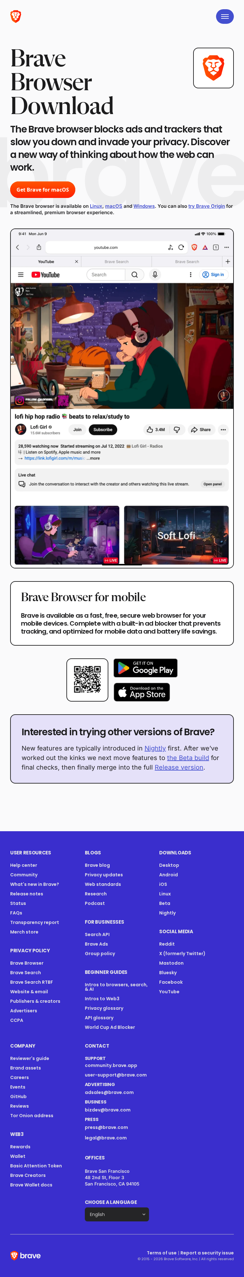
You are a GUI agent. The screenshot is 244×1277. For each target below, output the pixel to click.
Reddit (167, 944)
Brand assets (25, 1068)
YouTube (169, 991)
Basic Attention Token (36, 1166)
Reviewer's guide (29, 1058)
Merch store (24, 932)
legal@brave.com (106, 1138)
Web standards (103, 884)
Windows (144, 206)
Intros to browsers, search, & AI (116, 987)
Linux (96, 206)
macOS (113, 206)
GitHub (18, 1096)
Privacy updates (104, 875)
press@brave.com (106, 1127)
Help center (23, 865)
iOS (163, 884)
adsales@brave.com (113, 1092)
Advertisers (23, 1011)
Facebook (171, 982)
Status (18, 903)
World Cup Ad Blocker (110, 1027)
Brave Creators (28, 1175)
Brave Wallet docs (31, 1185)
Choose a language (111, 1202)
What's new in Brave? (34, 884)
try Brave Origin (206, 206)
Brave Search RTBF (31, 982)
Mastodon (171, 963)
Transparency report (34, 922)
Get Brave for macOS (43, 189)
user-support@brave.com (116, 1075)
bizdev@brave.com (108, 1110)
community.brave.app (111, 1065)
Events (17, 1087)
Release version (179, 767)
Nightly (155, 748)
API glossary (99, 1018)
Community (23, 875)
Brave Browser (27, 963)
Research (96, 894)
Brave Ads (96, 944)
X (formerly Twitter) (182, 953)
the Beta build (188, 758)
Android (168, 875)
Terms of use (162, 1253)
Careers (19, 1077)
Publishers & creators (35, 1001)
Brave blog (97, 865)
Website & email (29, 991)
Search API (97, 934)
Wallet (17, 1156)
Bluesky (168, 972)
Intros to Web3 (102, 998)
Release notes (26, 894)
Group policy (100, 953)
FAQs (16, 913)
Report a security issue (207, 1253)
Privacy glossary (104, 1008)
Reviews (19, 1106)
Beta (164, 903)
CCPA (16, 1020)
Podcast (95, 903)
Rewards (20, 1147)
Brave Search (25, 972)
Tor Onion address (31, 1115)
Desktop (169, 865)
